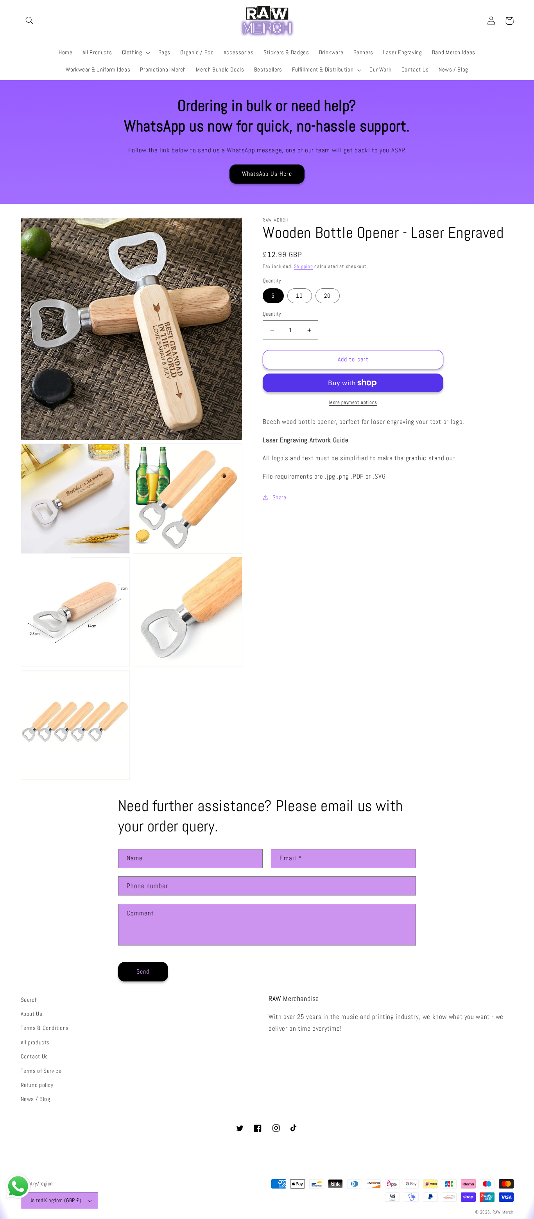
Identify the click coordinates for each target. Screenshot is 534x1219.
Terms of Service (41, 1070)
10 (299, 295)
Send (142, 972)
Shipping (303, 266)
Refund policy (37, 1085)
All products (35, 1042)
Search (29, 999)
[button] (30, 21)
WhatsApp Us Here (267, 174)
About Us (32, 1013)
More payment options (353, 402)
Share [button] (279, 497)
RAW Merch (503, 1212)
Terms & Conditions (45, 1027)
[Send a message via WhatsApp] (18, 1186)
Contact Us (34, 1056)
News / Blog (35, 1099)
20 (327, 295)
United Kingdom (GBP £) (55, 1200)
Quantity (272, 314)
